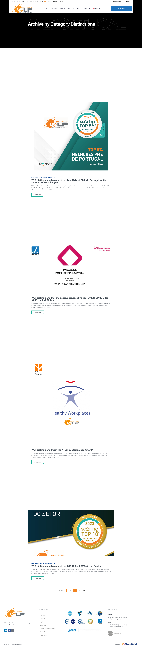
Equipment (42, 618)
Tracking (128, 1)
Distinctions (34, 177)
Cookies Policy (43, 632)
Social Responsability (48, 447)
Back (62, 590)
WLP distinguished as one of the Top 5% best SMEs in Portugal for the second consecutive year (69, 181)
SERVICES (53, 8)
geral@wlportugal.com (57, 1)
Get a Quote (121, 8)
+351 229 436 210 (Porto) (22, 1)
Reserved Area (118, 1)
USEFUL (62, 8)
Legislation (42, 622)
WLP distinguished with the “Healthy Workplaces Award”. (62, 450)
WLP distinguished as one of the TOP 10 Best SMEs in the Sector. (66, 566)
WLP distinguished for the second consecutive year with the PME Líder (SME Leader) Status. (69, 299)
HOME (46, 8)
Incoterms (42, 615)
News (78, 8)
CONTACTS (86, 8)
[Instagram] (12, 630)
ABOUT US (70, 8)
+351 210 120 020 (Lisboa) (36, 1)
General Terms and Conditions (47, 628)
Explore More (37, 194)
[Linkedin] (5, 630)
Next (84, 590)
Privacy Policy (43, 635)
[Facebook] (9, 630)
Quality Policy (43, 625)
